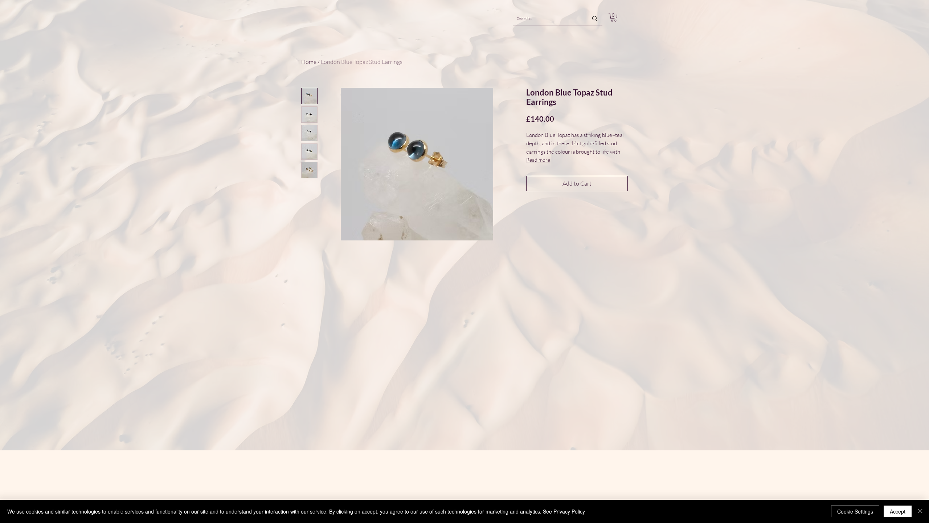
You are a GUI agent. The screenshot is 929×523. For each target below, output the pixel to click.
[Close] (920, 511)
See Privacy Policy (564, 511)
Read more (538, 160)
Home (308, 61)
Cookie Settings (855, 511)
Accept (897, 511)
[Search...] (594, 18)
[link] (614, 17)
